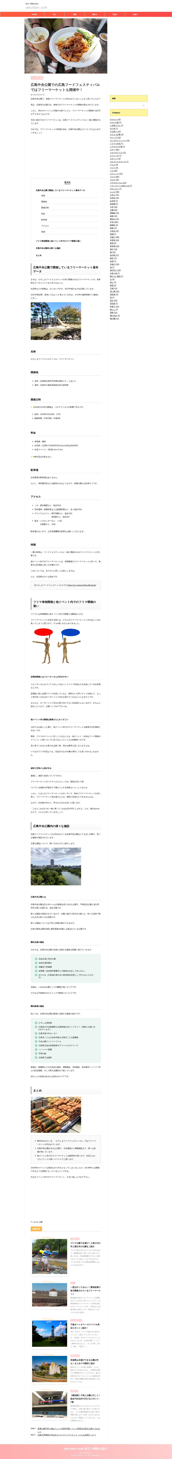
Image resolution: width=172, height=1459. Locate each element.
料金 (43, 213)
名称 (43, 195)
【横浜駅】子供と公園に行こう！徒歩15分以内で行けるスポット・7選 (85, 1398)
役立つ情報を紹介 (86, 1453)
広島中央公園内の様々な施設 (48, 248)
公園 (40, 1222)
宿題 (74, 14)
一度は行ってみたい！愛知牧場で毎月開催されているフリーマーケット (85, 1290)
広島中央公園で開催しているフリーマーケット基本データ (60, 190)
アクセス (45, 226)
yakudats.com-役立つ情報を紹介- (86, 1448)
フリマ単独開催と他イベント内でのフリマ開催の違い (58, 241)
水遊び (135, 14)
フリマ (35, 1222)
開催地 (44, 201)
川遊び (114, 14)
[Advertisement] (66, 160)
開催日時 (45, 207)
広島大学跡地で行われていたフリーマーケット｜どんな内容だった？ (67, 1435)
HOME (34, 14)
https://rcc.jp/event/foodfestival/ (81, 585)
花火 (54, 14)
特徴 (43, 232)
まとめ (39, 255)
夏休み (94, 14)
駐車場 (44, 220)
